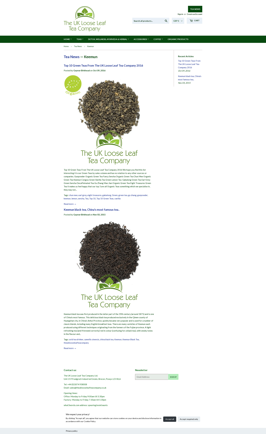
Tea (86, 198)
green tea (122, 195)
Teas (79, 39)
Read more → (70, 204)
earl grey (82, 195)
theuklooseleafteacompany (76, 342)
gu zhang (132, 195)
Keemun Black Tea (130, 339)
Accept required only (189, 419)
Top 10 (92, 198)
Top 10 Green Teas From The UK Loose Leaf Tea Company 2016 (103, 65)
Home (67, 39)
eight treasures (94, 195)
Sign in (180, 14)
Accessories (140, 39)
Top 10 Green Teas (105, 198)
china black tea (106, 339)
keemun (67, 198)
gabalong (106, 195)
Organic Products (178, 39)
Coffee (157, 39)
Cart (197, 20)
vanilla (117, 198)
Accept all (169, 419)
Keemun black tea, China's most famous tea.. (91, 209)
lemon (74, 198)
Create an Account (194, 14)
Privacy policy (71, 431)
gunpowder (142, 195)
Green (115, 195)
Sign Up (173, 377)
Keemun (118, 339)
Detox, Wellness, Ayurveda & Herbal (107, 39)
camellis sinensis (91, 339)
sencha (81, 198)
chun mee (73, 195)
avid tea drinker (76, 339)
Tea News (195, 9)
